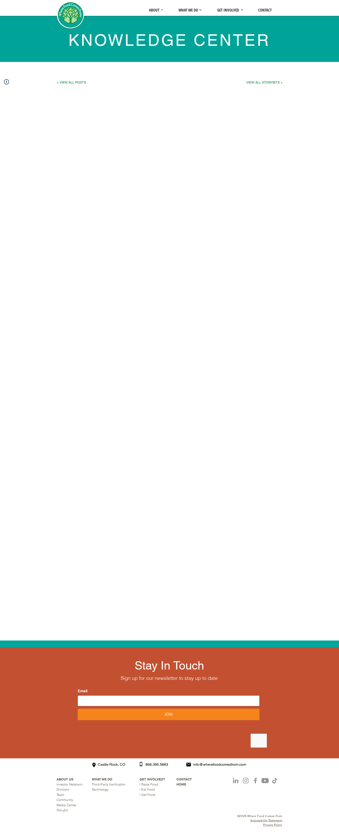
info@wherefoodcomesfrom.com (219, 764)
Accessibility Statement (266, 820)
